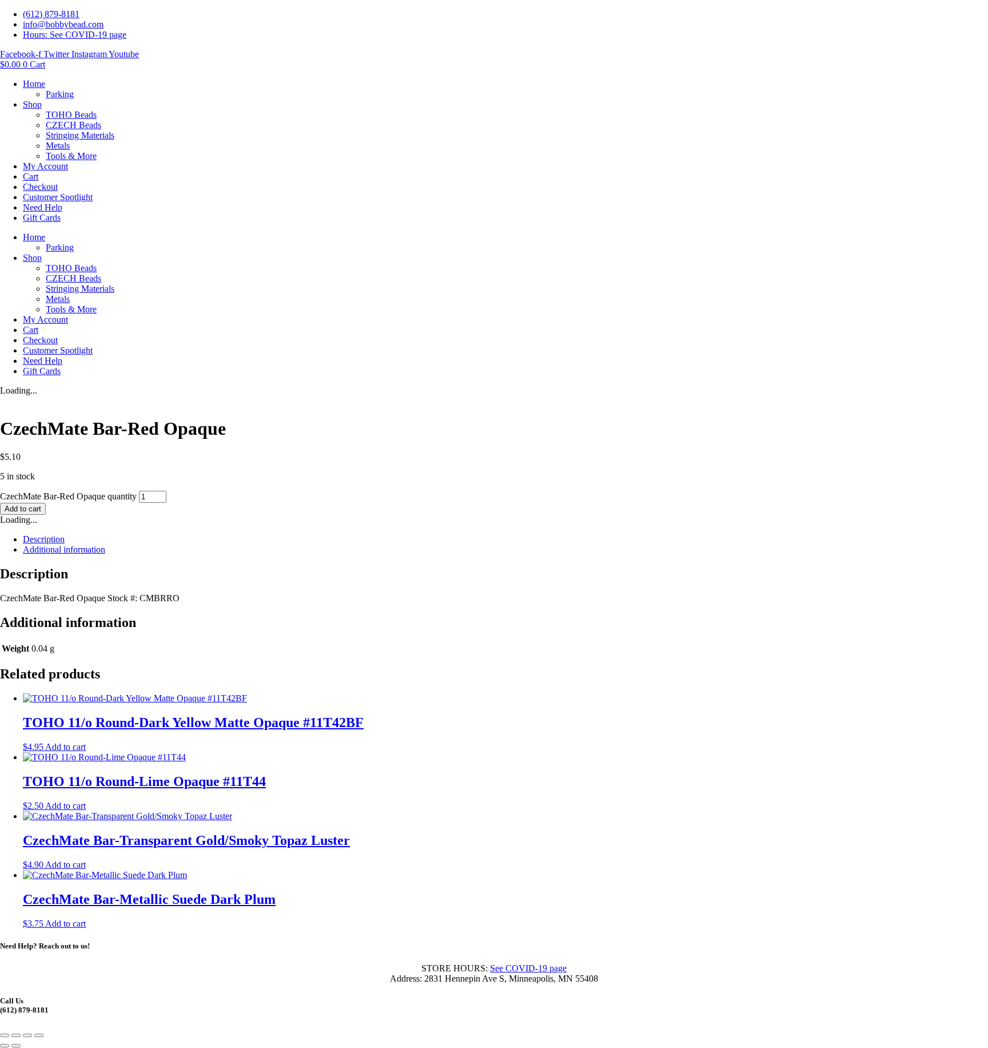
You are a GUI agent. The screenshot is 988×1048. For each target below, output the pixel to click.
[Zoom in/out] (4, 1035)
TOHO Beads (71, 115)
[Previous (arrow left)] (4, 1045)
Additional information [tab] (64, 549)
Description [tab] (44, 539)
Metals (58, 145)
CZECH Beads (73, 125)
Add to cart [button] (65, 747)
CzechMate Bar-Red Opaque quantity (68, 496)
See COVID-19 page (528, 968)
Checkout (40, 187)
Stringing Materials (80, 135)
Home (34, 84)
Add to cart (23, 509)
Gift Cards (42, 218)
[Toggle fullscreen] (16, 1035)
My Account (45, 166)
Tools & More (71, 156)
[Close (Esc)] (38, 1035)
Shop (32, 104)
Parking (60, 94)
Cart (30, 176)
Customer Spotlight (58, 197)
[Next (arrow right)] (16, 1045)
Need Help (42, 207)
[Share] (27, 1035)
